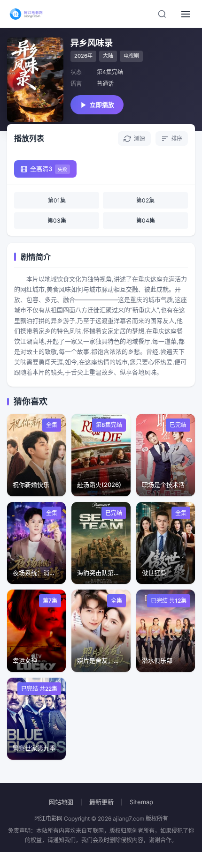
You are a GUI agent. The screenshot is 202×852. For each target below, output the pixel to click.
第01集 (57, 200)
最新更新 (101, 802)
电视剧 (131, 55)
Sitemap (141, 802)
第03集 (56, 220)
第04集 (145, 220)
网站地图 (61, 802)
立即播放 (102, 104)
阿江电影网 (48, 818)
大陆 (108, 55)
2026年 (83, 55)
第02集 (145, 200)
